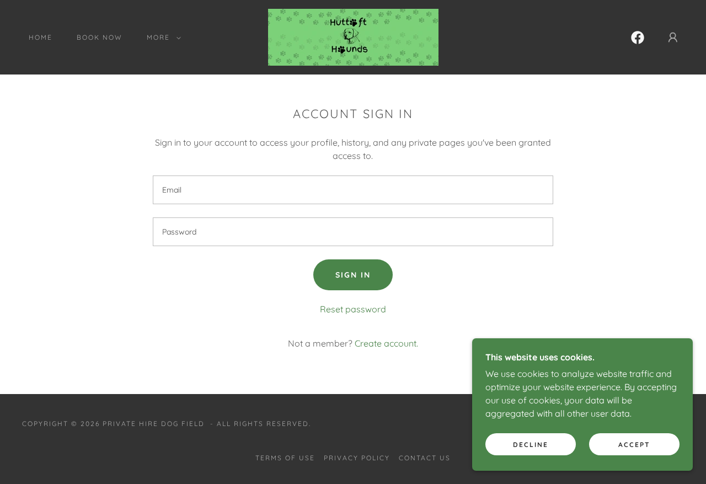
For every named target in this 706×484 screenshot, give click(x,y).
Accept (634, 444)
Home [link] (40, 37)
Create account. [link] (386, 343)
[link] (353, 36)
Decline (530, 444)
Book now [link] (99, 37)
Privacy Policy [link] (357, 458)
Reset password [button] (353, 309)
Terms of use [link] (285, 458)
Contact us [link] (425, 458)
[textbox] (353, 189)
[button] (161, 37)
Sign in (353, 275)
